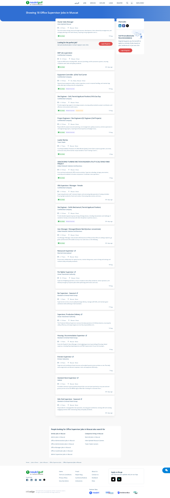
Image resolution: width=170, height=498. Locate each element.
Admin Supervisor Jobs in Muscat (61, 454)
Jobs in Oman (34, 462)
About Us (95, 471)
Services (93, 3)
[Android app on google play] (119, 479)
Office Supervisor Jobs (55, 462)
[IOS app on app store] (113, 479)
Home (27, 462)
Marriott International (64, 253)
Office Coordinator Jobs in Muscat (62, 451)
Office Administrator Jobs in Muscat (62, 444)
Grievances (78, 481)
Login (111, 3)
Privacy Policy (63, 478)
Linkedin (119, 25)
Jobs (84, 3)
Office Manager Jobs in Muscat (61, 447)
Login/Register (105, 44)
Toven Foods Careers (91, 444)
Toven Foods (61, 142)
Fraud (77, 471)
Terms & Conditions (65, 475)
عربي (77, 3)
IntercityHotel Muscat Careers (94, 440)
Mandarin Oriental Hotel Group (67, 295)
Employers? (140, 3)
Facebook (123, 25)
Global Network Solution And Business (69, 166)
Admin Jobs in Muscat (58, 437)
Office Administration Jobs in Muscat (63, 440)
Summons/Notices (81, 478)
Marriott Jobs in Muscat (92, 437)
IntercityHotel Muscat (64, 24)
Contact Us (95, 475)
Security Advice (64, 481)
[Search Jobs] (127, 3)
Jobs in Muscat (44, 462)
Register (119, 3)
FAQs (93, 481)
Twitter (127, 25)
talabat (59, 380)
